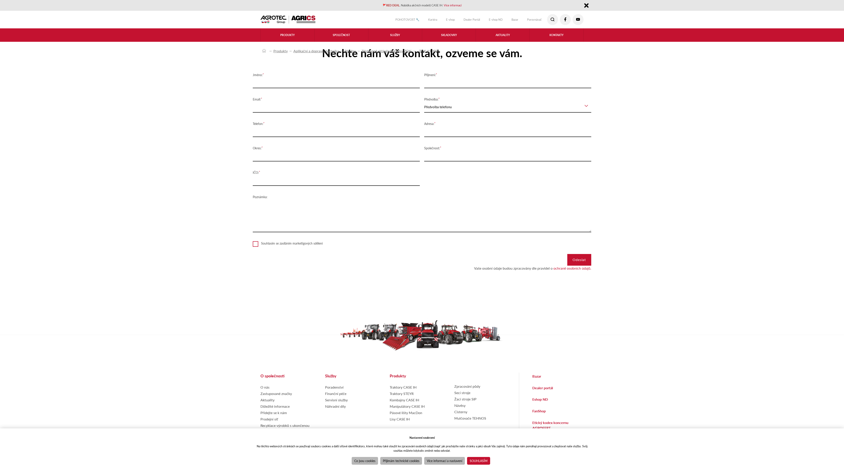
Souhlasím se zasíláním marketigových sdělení (292, 243)
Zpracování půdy (467, 389)
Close (586, 6)
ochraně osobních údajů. (572, 271)
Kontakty (556, 37)
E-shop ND (487, 20)
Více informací (460, 5)
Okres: (257, 148)
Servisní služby (336, 402)
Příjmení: (430, 75)
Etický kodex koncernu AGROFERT (550, 428)
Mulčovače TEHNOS (470, 421)
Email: (257, 99)
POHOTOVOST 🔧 (387, 20)
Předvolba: (431, 99)
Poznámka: (260, 197)
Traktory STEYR (402, 396)
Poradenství (334, 390)
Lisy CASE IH (400, 421)
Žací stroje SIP (465, 401)
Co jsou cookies (364, 461)
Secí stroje (462, 395)
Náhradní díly (335, 409)
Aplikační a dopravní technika (316, 50)
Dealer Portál (460, 20)
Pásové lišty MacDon (406, 415)
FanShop (539, 413)
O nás (264, 390)
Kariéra (416, 20)
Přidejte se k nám (273, 415)
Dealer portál (542, 390)
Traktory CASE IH (403, 390)
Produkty (280, 50)
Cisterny (460, 414)
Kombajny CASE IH (404, 402)
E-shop (436, 20)
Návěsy (460, 408)
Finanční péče (335, 396)
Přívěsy (350, 50)
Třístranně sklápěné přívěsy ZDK (386, 50)
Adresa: (429, 123)
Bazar (509, 20)
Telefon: (258, 123)
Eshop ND (540, 402)
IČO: (256, 172)
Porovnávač (531, 20)
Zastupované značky (276, 396)
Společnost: (432, 148)
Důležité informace (275, 409)
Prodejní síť (269, 421)
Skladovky (449, 37)
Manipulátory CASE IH (407, 409)
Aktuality (503, 37)
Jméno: (258, 75)
